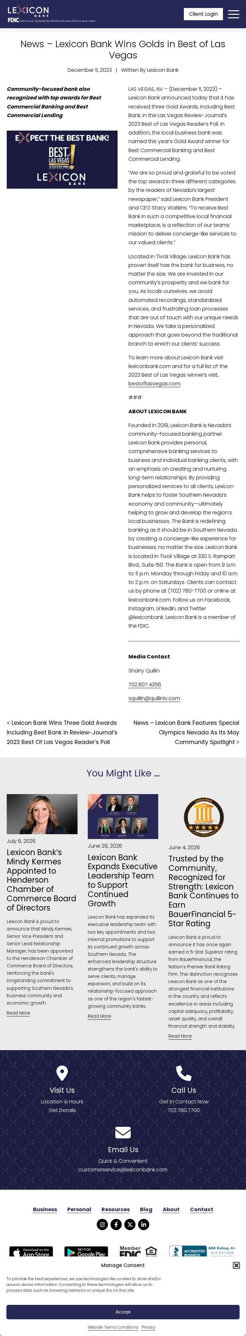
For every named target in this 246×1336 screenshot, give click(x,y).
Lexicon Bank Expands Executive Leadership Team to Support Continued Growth (123, 881)
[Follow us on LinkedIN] (143, 1224)
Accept (123, 1312)
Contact (201, 1209)
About (171, 1209)
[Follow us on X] (129, 1224)
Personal (79, 1209)
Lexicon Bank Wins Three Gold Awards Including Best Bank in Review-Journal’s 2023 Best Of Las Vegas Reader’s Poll (62, 732)
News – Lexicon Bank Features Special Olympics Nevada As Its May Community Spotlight (186, 732)
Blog (146, 1209)
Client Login (203, 14)
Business (45, 1209)
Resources (116, 1209)
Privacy (148, 1327)
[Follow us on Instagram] (102, 1224)
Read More (18, 1013)
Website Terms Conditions (113, 1327)
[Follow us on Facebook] (116, 1224)
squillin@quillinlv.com (154, 698)
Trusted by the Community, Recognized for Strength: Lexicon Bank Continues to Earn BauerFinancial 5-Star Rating (203, 891)
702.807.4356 (144, 684)
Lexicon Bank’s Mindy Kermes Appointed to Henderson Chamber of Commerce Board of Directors (41, 880)
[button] (236, 1265)
